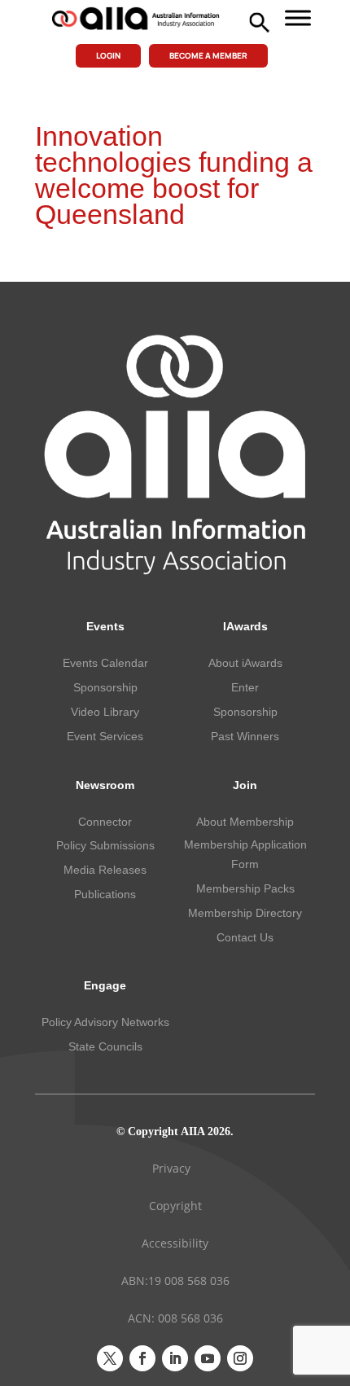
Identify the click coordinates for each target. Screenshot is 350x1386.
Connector (105, 821)
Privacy (171, 1168)
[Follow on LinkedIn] (175, 1358)
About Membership (245, 821)
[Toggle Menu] (298, 17)
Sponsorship (105, 687)
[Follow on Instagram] (240, 1358)
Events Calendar (105, 662)
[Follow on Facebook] (142, 1358)
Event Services (105, 736)
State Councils (105, 1046)
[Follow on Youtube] (208, 1358)
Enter (245, 687)
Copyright (175, 1205)
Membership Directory (245, 912)
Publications (105, 894)
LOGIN (108, 55)
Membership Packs (245, 888)
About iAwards (245, 662)
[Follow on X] (110, 1358)
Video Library (105, 711)
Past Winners (245, 736)
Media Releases (105, 869)
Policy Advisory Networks (105, 1022)
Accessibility (175, 1243)
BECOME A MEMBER (208, 55)
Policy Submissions (105, 845)
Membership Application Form (245, 854)
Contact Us (245, 937)
